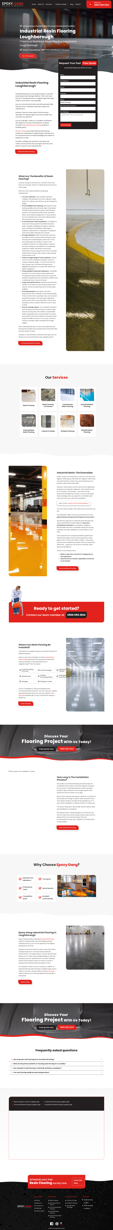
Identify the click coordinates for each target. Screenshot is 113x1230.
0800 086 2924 (101, 5)
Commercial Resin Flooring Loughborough (27, 1104)
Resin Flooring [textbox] (65, 102)
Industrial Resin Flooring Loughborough (57, 1102)
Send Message (65, 125)
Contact (78, 4)
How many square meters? (68, 105)
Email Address (64, 81)
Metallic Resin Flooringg (71, 1206)
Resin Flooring (26, 704)
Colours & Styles (60, 4)
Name (62, 74)
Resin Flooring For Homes (55, 1204)
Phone (62, 87)
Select (62, 99)
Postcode (63, 93)
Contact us (39, 1206)
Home (34, 4)
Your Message (64, 112)
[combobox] (78, 102)
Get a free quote (28, 56)
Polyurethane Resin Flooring (55, 1216)
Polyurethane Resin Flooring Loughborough (58, 1104)
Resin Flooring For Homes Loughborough (26, 1102)
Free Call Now (78, 1181)
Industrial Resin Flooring (26, 152)
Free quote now (46, 749)
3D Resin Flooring (72, 1203)
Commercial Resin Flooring (30, 343)
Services (49, 4)
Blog (71, 4)
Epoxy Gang (25, 982)
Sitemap (38, 1208)
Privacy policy (40, 1211)
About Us (41, 4)
